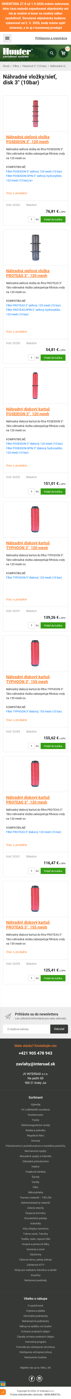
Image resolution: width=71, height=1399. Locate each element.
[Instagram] (39, 1378)
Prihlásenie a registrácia (51, 38)
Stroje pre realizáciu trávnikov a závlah (35, 1269)
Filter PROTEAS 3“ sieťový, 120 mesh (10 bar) (33, 305)
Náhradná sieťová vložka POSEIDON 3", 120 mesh (28, 139)
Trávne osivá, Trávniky (35, 1233)
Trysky (35, 1119)
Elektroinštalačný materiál (35, 1202)
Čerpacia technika (35, 1213)
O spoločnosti (35, 1305)
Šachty (35, 1176)
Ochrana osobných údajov (35, 1331)
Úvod (6, 66)
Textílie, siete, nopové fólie (35, 1238)
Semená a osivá (35, 1249)
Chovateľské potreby (35, 1218)
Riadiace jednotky (35, 1130)
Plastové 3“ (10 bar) (34, 66)
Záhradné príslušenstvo (35, 1161)
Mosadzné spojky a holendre (35, 1156)
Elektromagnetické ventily (35, 1125)
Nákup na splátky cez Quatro (35, 1326)
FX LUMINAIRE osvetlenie (35, 1109)
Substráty (35, 1223)
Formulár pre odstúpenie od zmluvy (35, 1346)
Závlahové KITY (35, 1264)
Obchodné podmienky (35, 1315)
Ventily (35, 1182)
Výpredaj (35, 1104)
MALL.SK (46, 1367)
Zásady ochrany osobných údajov (35, 1336)
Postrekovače (35, 1114)
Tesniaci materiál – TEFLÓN (35, 1197)
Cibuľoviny (35, 1254)
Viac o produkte (16, 193)
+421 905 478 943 (35, 1053)
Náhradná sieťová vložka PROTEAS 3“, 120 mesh (28, 273)
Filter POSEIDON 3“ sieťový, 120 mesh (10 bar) (34, 171)
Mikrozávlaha (35, 1192)
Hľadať (52, 53)
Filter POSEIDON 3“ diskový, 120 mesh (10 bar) (34, 443)
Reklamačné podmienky (35, 1321)
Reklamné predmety (35, 1280)
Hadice (35, 1166)
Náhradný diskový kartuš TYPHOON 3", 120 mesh (28, 545)
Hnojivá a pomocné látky (35, 1244)
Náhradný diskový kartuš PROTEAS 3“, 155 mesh (28, 924)
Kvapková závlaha (36, 1171)
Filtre (16, 66)
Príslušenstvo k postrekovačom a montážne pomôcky (35, 1145)
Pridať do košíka (53, 219)
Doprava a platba (35, 1310)
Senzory (35, 1140)
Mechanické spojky (35, 1151)
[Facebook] (32, 1378)
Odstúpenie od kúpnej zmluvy (35, 1352)
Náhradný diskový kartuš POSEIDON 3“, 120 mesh (28, 411)
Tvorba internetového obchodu (26, 1394)
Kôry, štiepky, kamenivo (36, 1228)
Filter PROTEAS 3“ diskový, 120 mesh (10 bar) (33, 832)
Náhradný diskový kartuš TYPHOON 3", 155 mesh (28, 679)
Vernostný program (35, 1341)
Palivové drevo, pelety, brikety (35, 1259)
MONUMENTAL (52, 1394)
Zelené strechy (35, 1207)
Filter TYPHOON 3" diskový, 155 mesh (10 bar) (34, 711)
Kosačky (35, 1275)
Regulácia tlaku (35, 1135)
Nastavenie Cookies (35, 1357)
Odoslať (59, 1029)
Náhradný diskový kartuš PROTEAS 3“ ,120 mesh (28, 800)
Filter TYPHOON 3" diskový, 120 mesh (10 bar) (34, 577)
